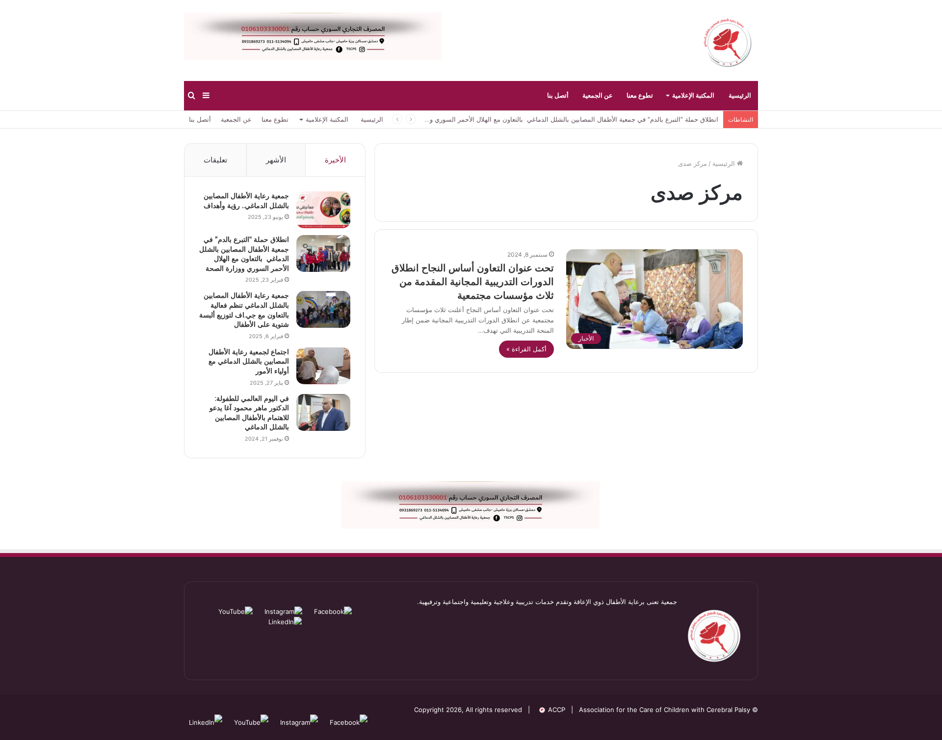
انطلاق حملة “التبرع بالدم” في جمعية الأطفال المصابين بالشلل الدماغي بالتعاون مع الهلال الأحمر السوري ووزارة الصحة (557, 119)
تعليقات (215, 159)
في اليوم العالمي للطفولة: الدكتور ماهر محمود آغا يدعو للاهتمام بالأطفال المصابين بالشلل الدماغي (249, 413)
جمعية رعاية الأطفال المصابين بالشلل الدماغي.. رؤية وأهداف (246, 200)
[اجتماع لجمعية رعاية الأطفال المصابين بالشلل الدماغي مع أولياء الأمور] (323, 365)
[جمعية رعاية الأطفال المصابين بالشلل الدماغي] (727, 40)
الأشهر (276, 159)
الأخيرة (335, 159)
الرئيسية (740, 95)
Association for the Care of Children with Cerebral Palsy (664, 710)
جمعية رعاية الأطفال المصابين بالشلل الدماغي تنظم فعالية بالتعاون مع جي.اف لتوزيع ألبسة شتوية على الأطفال (244, 310)
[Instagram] (282, 611)
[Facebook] (332, 611)
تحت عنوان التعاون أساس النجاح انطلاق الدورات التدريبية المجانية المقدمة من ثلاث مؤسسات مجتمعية (473, 281)
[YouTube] (235, 611)
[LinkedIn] (285, 622)
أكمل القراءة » (526, 349)
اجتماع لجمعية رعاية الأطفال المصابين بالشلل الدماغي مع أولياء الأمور (249, 361)
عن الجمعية (597, 95)
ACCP (556, 710)
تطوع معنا (640, 95)
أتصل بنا (558, 95)
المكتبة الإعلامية (693, 95)
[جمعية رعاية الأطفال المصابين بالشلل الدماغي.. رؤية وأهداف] (323, 209)
